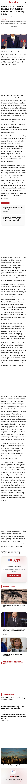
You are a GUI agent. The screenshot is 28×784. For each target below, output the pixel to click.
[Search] (25, 2)
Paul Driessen (5, 657)
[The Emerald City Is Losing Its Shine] (14, 756)
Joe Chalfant (5, 609)
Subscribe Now (14, 579)
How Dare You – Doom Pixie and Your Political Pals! (12, 655)
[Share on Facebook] (9, 552)
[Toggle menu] (2, 2)
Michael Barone (5, 17)
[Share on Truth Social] (5, 552)
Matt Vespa (5, 634)
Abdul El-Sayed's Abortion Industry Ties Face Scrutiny (13, 699)
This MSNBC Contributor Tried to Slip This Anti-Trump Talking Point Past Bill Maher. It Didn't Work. (14, 630)
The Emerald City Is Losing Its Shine (12, 765)
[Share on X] (2, 552)
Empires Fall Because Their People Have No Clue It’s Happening (12, 707)
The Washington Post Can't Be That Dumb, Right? (14, 606)
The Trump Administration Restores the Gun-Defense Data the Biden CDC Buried (13, 716)
